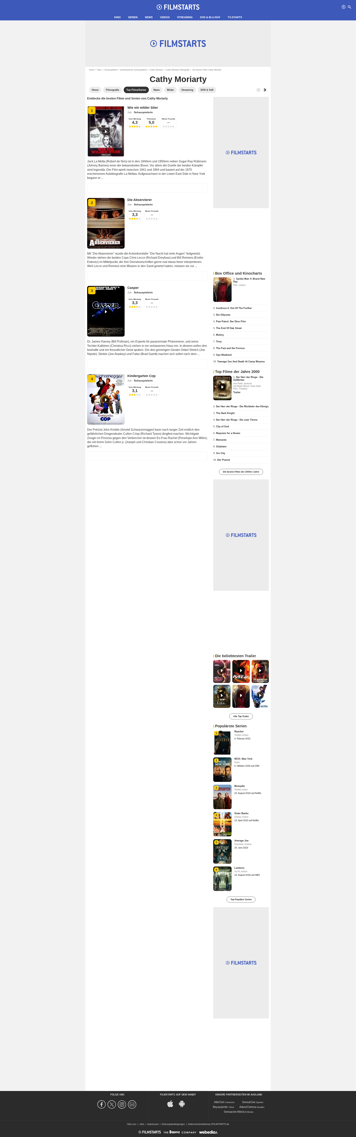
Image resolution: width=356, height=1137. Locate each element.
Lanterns (239, 867)
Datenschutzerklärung (199, 1124)
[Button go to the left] (258, 90)
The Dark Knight (225, 413)
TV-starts (235, 17)
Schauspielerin (111, 70)
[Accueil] (178, 7)
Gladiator (221, 446)
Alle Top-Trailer (241, 716)
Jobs (141, 1124)
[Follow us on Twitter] (112, 1104)
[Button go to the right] (265, 90)
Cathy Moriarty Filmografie (177, 70)
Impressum (153, 1124)
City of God (222, 426)
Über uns (131, 1124)
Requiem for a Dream (228, 433)
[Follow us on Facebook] (102, 1104)
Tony (219, 341)
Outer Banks (241, 813)
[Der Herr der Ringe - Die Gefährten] (222, 388)
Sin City (220, 453)
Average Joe (241, 840)
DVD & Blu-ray (210, 17)
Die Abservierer (139, 200)
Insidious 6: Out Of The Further (234, 308)
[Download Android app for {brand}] (183, 1103)
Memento (221, 439)
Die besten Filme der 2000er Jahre (241, 472)
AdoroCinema (247, 1106)
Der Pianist (223, 459)
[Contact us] (132, 1104)
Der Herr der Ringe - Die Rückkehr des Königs (242, 406)
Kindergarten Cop (141, 376)
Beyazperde (220, 1106)
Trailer (236, 392)
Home (91, 70)
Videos (165, 17)
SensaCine (248, 1102)
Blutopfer (239, 786)
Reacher (239, 731)
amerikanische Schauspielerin (133, 70)
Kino (117, 17)
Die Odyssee (223, 314)
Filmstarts (151, 119)
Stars (99, 70)
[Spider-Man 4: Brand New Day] (222, 289)
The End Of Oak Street (229, 328)
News (149, 17)
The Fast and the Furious (230, 348)
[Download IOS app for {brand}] (172, 1103)
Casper (133, 288)
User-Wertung (135, 119)
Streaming (185, 17)
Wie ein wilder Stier (142, 107)
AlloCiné (219, 1102)
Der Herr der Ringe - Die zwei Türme (236, 419)
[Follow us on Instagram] (122, 1104)
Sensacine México (235, 1111)
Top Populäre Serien (241, 899)
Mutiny (220, 334)
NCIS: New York (243, 758)
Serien (133, 17)
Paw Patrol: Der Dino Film (231, 321)
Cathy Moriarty (156, 70)
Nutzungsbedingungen (173, 1124)
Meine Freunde (168, 119)
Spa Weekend (224, 354)
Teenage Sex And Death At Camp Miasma (241, 361)
